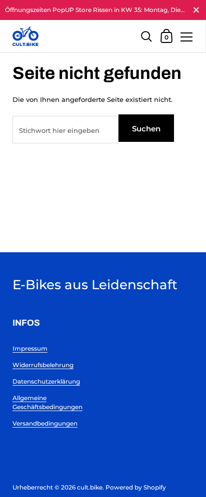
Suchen (146, 128)
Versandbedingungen (45, 423)
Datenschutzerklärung (46, 381)
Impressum (30, 348)
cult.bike (89, 487)
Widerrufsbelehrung (43, 365)
